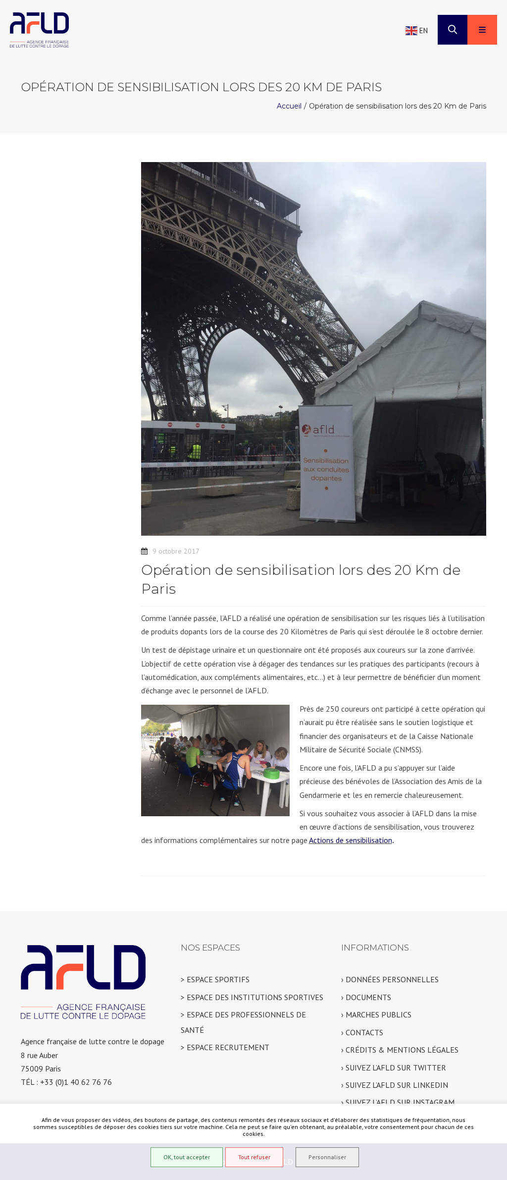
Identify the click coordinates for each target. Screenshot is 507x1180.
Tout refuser (254, 1157)
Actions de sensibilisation (350, 840)
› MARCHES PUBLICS (376, 1014)
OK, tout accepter (186, 1157)
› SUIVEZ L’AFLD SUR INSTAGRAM (398, 1102)
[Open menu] (482, 30)
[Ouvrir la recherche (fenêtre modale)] (452, 30)
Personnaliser (327, 1157)
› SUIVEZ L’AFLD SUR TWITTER (393, 1067)
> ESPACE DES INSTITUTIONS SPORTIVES (252, 997)
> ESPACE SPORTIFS (215, 979)
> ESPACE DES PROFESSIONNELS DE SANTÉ (243, 1022)
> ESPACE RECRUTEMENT (225, 1047)
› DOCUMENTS (366, 997)
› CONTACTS (362, 1032)
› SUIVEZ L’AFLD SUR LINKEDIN (394, 1085)
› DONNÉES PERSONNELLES (390, 979)
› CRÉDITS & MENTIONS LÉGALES (399, 1050)
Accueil (289, 106)
